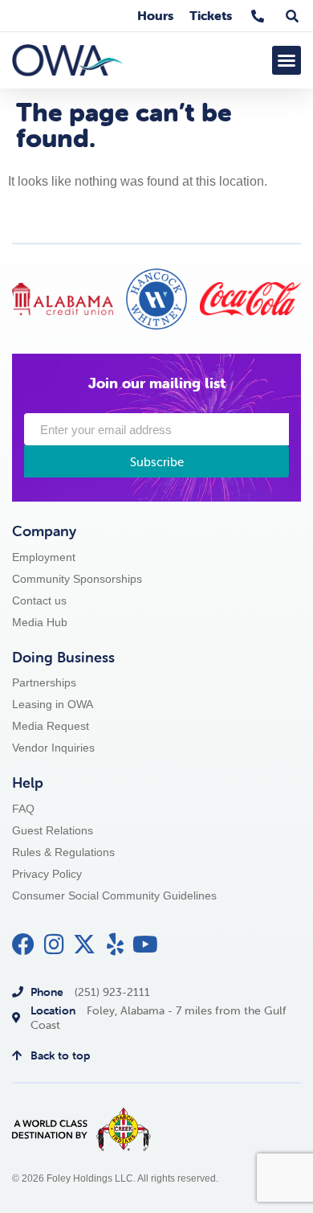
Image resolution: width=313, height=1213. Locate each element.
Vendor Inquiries (53, 748)
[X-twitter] (84, 944)
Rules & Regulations (63, 852)
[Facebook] (23, 944)
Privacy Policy (47, 874)
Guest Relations (52, 831)
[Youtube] (145, 944)
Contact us (39, 601)
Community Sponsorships (77, 579)
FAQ (23, 809)
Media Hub (39, 623)
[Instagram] (54, 944)
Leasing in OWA (52, 705)
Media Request (50, 726)
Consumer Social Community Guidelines (114, 896)
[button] (286, 60)
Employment (43, 557)
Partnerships (44, 683)
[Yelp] (115, 944)
